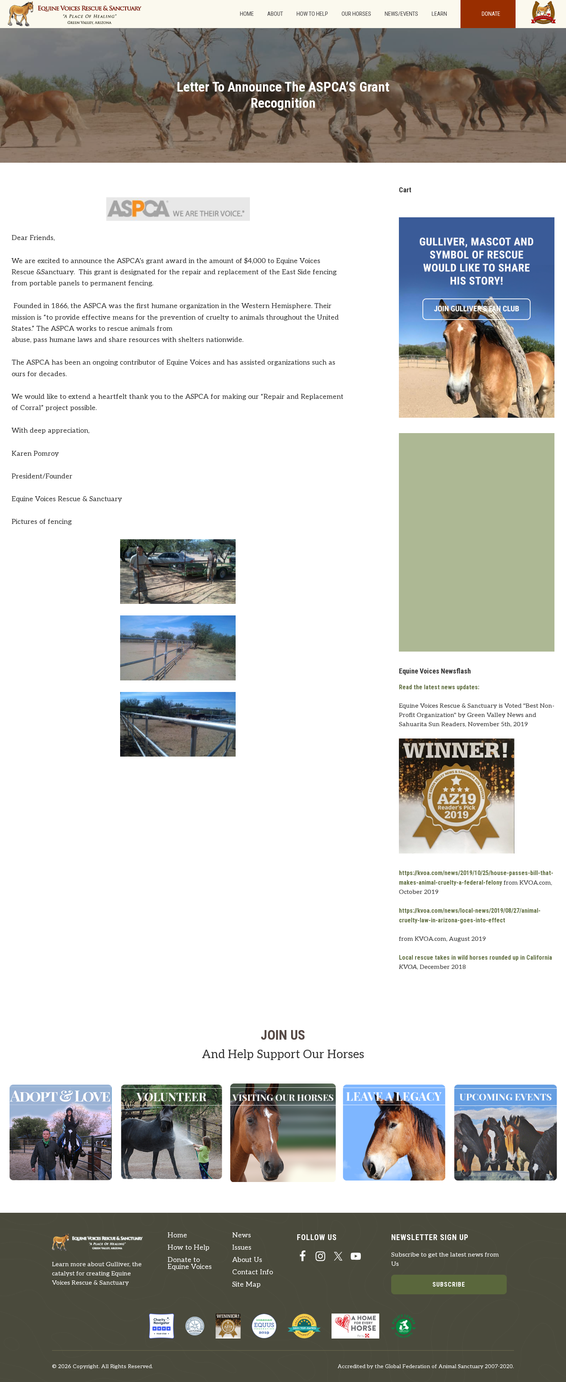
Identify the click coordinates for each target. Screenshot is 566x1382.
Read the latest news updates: (439, 687)
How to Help (188, 1248)
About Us (247, 1260)
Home (177, 1235)
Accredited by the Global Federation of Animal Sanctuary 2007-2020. (426, 1366)
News (241, 1235)
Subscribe (448, 1284)
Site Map (246, 1284)
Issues (241, 1248)
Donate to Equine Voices (189, 1263)
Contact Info (252, 1272)
